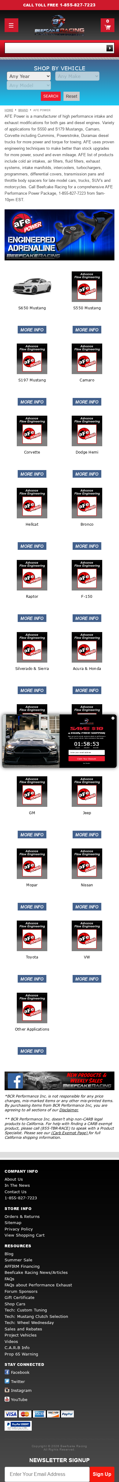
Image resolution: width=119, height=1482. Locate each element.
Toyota (32, 957)
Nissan (87, 885)
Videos (11, 1341)
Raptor (32, 596)
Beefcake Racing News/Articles (36, 1272)
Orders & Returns (22, 1216)
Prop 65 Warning (21, 1353)
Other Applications (32, 1029)
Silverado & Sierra (32, 668)
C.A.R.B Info (17, 1347)
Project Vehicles (21, 1335)
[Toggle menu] (11, 25)
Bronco (87, 524)
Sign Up (102, 1474)
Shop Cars (15, 1303)
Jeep (87, 813)
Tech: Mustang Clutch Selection (36, 1316)
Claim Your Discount (86, 758)
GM (32, 813)
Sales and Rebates (23, 1328)
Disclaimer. (68, 1110)
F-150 (86, 596)
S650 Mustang (32, 308)
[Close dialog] (113, 718)
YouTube (19, 1399)
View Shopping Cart (25, 1235)
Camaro (87, 380)
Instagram (21, 1390)
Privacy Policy (19, 1228)
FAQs (9, 1278)
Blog (9, 1253)
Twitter (18, 1381)
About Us (14, 1179)
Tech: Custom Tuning (26, 1309)
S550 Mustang (87, 308)
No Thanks (86, 763)
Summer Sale (18, 1259)
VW (87, 957)
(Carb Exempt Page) (69, 1133)
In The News (17, 1185)
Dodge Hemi (87, 452)
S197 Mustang (32, 380)
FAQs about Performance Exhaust (38, 1284)
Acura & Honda (87, 668)
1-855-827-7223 (78, 5)
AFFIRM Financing (22, 1266)
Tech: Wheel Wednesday (29, 1322)
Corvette (32, 452)
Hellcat (32, 524)
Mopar (32, 885)
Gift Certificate (19, 1297)
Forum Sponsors (21, 1291)
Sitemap (13, 1222)
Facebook (20, 1372)
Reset (71, 96)
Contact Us (16, 1191)
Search (50, 96)
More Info (32, 329)
